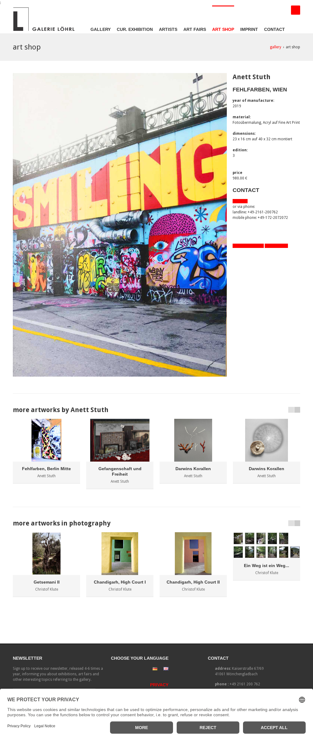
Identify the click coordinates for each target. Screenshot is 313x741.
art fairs (194, 29)
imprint (249, 29)
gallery (100, 29)
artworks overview (248, 246)
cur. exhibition (135, 29)
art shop (223, 29)
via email (240, 201)
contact (274, 29)
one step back (276, 246)
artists (168, 29)
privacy (159, 684)
